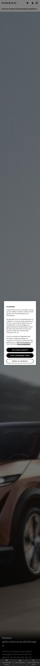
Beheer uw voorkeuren (20, 361)
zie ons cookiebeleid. (23, 344)
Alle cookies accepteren (20, 350)
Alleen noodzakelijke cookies (20, 355)
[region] (20, 333)
